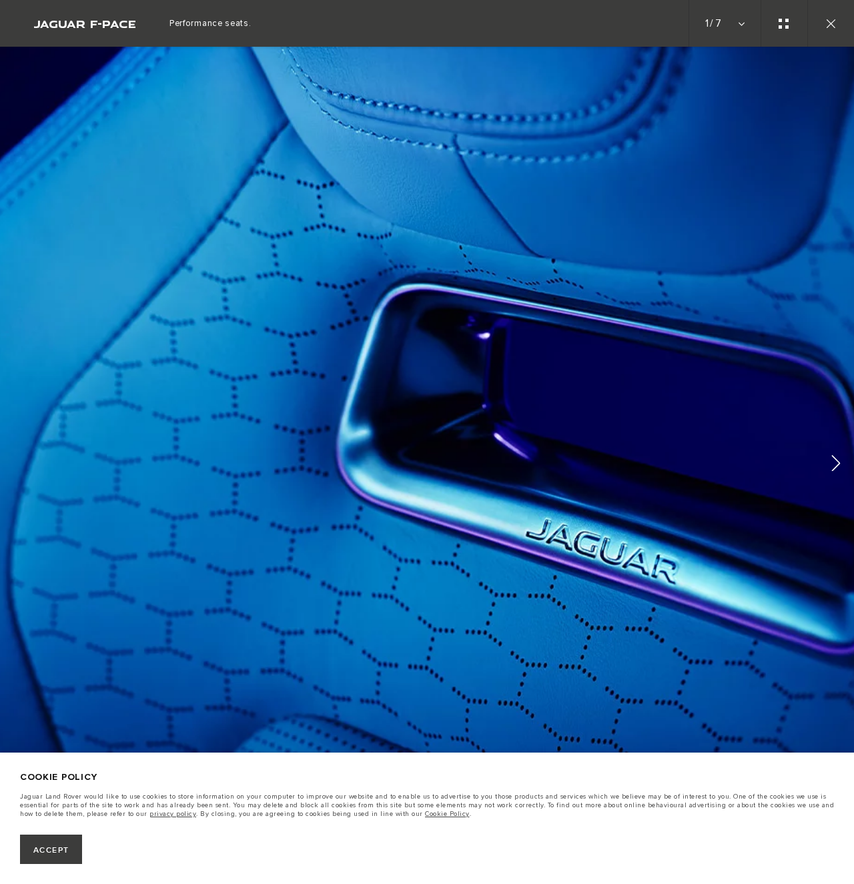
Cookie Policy (447, 814)
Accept (51, 850)
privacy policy (172, 814)
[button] (836, 465)
